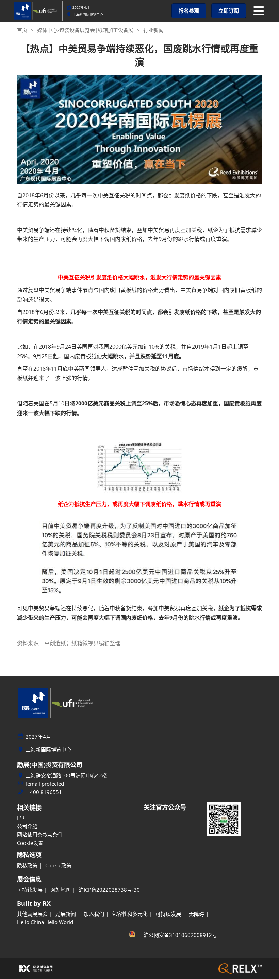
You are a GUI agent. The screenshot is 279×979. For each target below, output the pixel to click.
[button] (188, 10)
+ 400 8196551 (44, 792)
